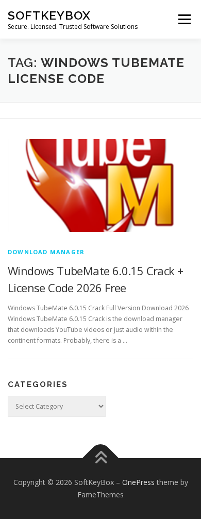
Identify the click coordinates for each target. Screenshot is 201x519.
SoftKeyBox (49, 15)
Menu (183, 19)
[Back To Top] (100, 458)
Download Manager (46, 252)
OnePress (138, 482)
